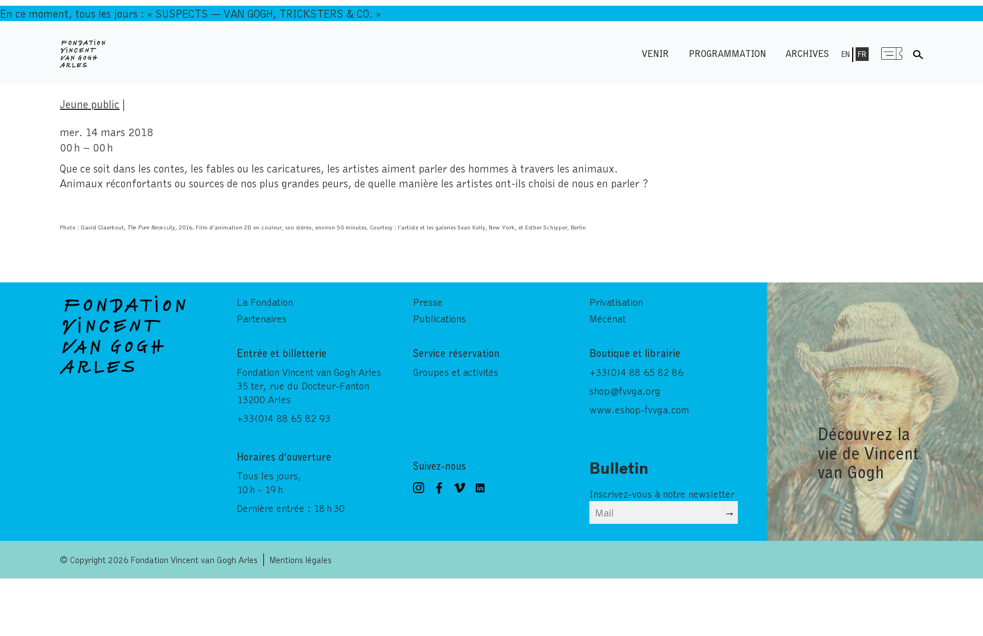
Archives (807, 53)
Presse (428, 302)
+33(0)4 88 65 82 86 (636, 372)
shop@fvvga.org (624, 390)
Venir (655, 53)
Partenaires (262, 318)
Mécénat (607, 318)
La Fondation (265, 302)
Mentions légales (301, 559)
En (845, 54)
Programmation (727, 53)
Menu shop (892, 53)
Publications (439, 318)
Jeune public (89, 103)
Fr (862, 54)
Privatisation (616, 302)
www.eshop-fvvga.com (639, 409)
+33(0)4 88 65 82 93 (284, 418)
